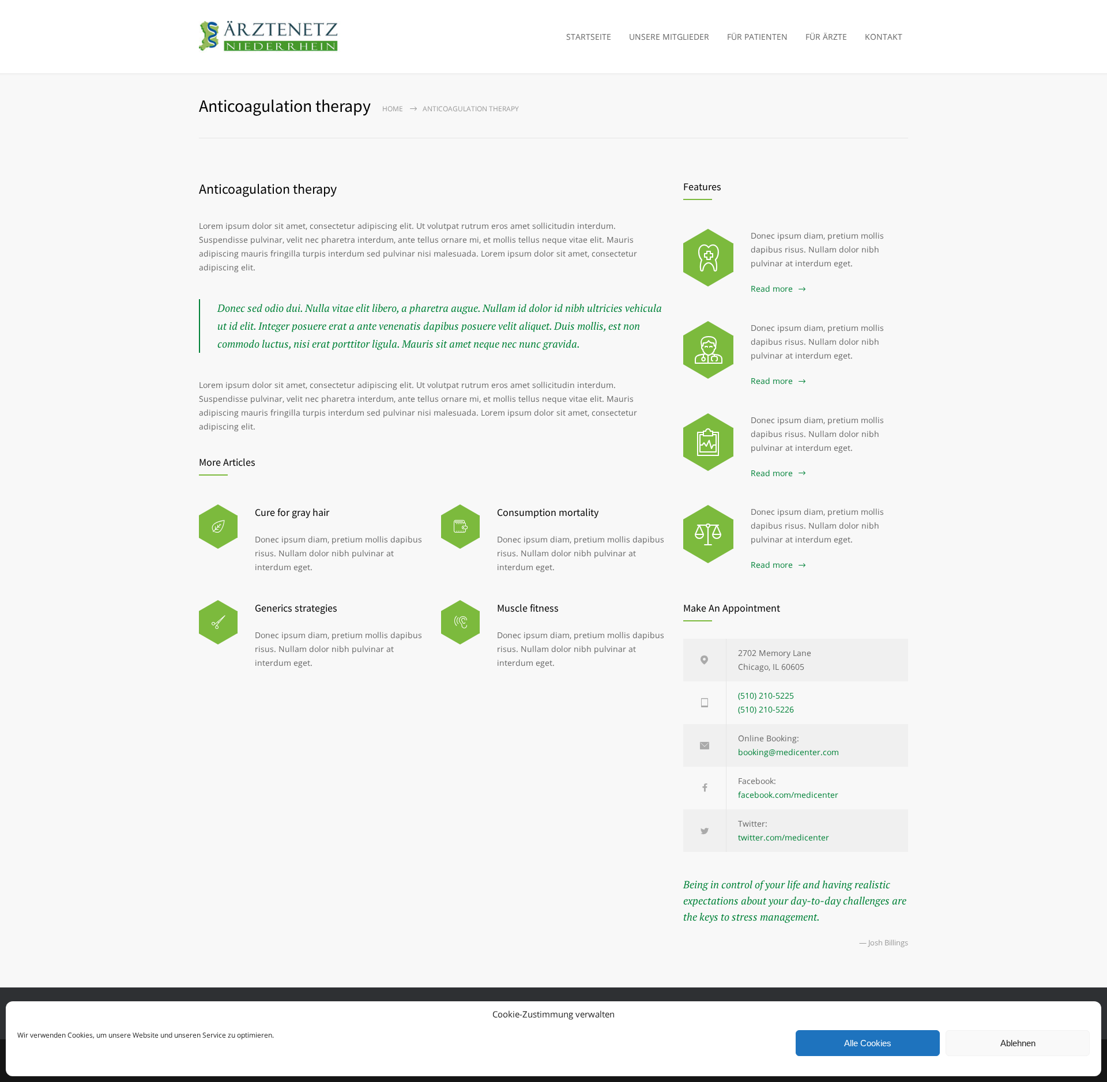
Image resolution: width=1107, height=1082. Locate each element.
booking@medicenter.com (788, 752)
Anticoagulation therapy (268, 189)
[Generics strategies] (218, 622)
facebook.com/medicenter (788, 794)
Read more (772, 288)
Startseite (588, 36)
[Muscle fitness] (460, 622)
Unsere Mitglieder (669, 36)
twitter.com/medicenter (783, 837)
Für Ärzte (826, 36)
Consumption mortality (547, 512)
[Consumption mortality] (460, 526)
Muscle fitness (528, 607)
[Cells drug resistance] (708, 349)
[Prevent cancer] (708, 533)
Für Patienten (757, 36)
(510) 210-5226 (766, 709)
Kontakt (883, 36)
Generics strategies (296, 607)
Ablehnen (1018, 1043)
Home (392, 109)
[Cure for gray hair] (218, 526)
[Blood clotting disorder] (708, 257)
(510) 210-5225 (766, 695)
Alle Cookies (867, 1043)
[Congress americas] (708, 442)
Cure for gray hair (292, 512)
